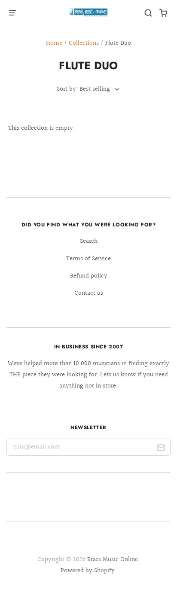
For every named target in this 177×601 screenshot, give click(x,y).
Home (54, 43)
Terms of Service (88, 259)
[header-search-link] (148, 13)
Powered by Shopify (88, 571)
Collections (84, 43)
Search (89, 241)
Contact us (88, 293)
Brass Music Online (112, 559)
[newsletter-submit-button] (161, 449)
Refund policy (88, 276)
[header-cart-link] (163, 13)
